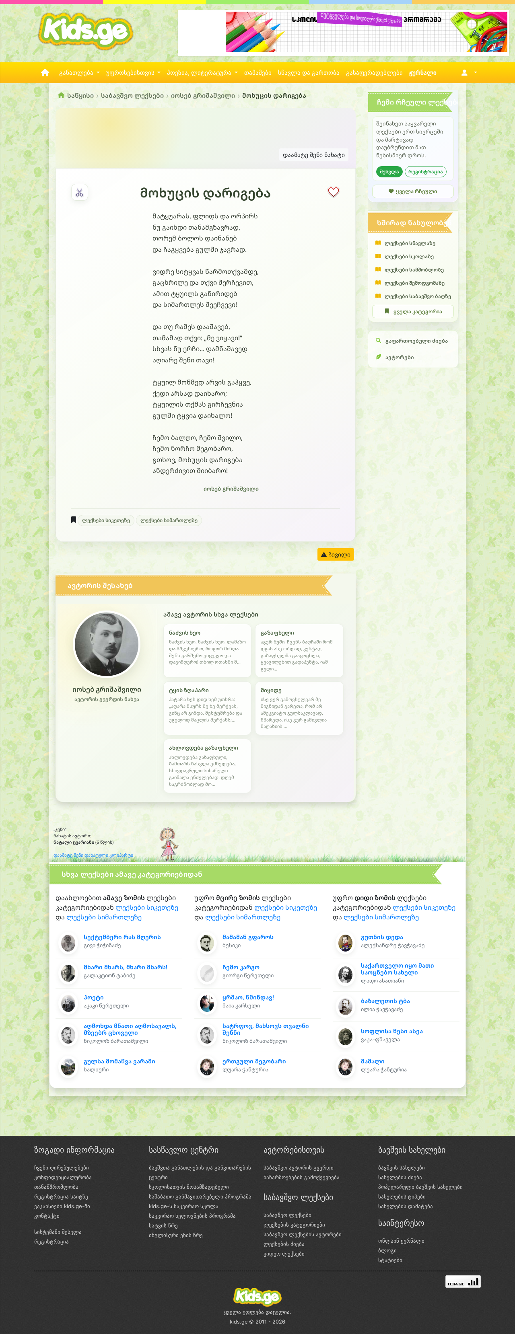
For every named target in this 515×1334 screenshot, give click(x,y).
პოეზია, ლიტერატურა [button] (200, 72)
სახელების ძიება (400, 1177)
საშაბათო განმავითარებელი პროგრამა (200, 1196)
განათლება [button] (77, 72)
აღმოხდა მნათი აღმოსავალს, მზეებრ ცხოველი (130, 1029)
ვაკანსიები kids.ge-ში (62, 1206)
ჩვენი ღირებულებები (61, 1167)
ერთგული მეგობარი (254, 1061)
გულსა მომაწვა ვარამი (119, 1061)
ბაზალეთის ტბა (385, 1001)
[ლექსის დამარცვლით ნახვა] (79, 192)
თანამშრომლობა (56, 1187)
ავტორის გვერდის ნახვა (106, 699)
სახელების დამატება (405, 1206)
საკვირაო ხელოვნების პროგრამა (192, 1216)
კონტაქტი (47, 1216)
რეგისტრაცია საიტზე (61, 1196)
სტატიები (390, 1260)
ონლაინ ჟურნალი (401, 1240)
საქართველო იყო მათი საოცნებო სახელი (397, 969)
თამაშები (258, 72)
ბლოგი (387, 1250)
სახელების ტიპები (402, 1196)
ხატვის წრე (163, 1225)
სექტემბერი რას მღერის (122, 937)
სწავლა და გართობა (309, 72)
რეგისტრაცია (425, 171)
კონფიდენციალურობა (63, 1177)
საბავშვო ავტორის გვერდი (299, 1167)
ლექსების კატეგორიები (294, 1224)
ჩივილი (338, 554)
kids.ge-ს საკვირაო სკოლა (183, 1206)
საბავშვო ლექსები (132, 95)
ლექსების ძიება (284, 1244)
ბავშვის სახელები (401, 1167)
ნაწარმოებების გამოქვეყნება (302, 1177)
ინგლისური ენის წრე (176, 1235)
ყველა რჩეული (416, 191)
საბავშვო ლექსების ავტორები (303, 1234)
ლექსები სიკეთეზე (106, 520)
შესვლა (389, 171)
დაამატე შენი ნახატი (314, 154)
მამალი (373, 1061)
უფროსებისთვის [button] (131, 72)
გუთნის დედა (382, 937)
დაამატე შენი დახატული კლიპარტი (93, 855)
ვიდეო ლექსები (284, 1253)
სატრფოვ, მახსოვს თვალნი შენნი (265, 1029)
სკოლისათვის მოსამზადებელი (189, 1187)
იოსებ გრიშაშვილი (203, 95)
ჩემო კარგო (241, 967)
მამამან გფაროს (248, 937)
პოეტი (94, 997)
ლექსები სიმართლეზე (169, 520)
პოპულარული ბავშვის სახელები (420, 1187)
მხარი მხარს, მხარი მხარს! (125, 967)
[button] (467, 72)
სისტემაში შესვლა (58, 1232)
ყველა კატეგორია (417, 311)
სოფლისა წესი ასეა (392, 1031)
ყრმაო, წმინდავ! (248, 997)
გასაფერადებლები (374, 72)
